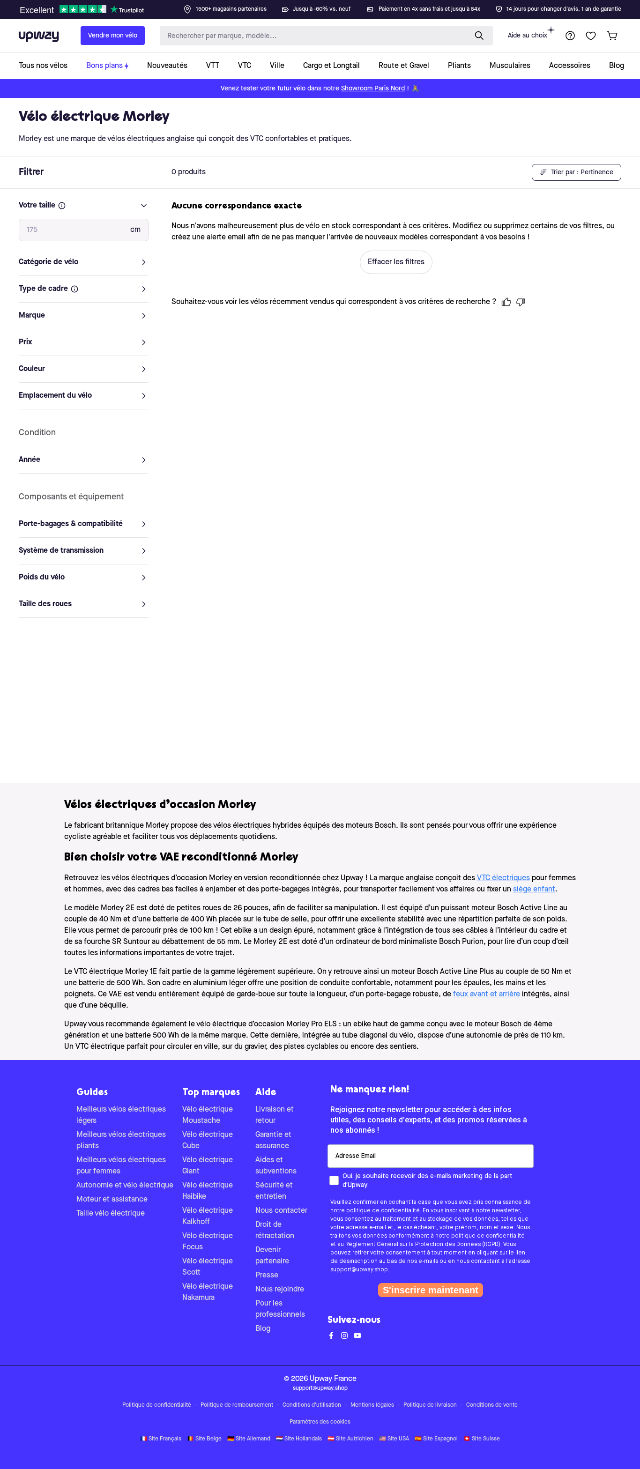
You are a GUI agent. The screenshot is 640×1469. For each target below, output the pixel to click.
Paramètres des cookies (320, 1422)
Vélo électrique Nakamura (207, 1292)
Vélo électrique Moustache (207, 1115)
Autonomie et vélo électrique (124, 1185)
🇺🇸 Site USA (394, 1439)
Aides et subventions (276, 1166)
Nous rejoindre (279, 1289)
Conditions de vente (492, 1405)
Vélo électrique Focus (207, 1241)
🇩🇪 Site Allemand (248, 1439)
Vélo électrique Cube (207, 1140)
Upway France (333, 1379)
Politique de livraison (430, 1405)
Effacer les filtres (396, 262)
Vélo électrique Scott (207, 1267)
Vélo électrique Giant (207, 1166)
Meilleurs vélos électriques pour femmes (121, 1166)
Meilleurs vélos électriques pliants (121, 1140)
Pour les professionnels (280, 1309)
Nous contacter (281, 1211)
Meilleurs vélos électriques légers (121, 1115)
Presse (266, 1275)
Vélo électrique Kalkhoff (207, 1216)
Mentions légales (372, 1405)
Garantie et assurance (273, 1140)
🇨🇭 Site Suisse (481, 1439)
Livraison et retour (274, 1115)
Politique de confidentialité (156, 1405)
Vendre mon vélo (112, 35)
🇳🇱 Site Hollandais (299, 1439)
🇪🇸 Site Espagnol (436, 1439)
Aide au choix (527, 35)
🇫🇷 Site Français (160, 1439)
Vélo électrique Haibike (207, 1191)
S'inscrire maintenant (430, 1290)
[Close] (327, 6)
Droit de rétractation (274, 1230)
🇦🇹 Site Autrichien (350, 1439)
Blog (262, 1329)
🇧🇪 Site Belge (204, 1439)
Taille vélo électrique (110, 1213)
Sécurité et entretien (274, 1191)
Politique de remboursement (237, 1405)
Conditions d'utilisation (312, 1405)
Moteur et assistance (112, 1199)
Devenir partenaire (272, 1255)
